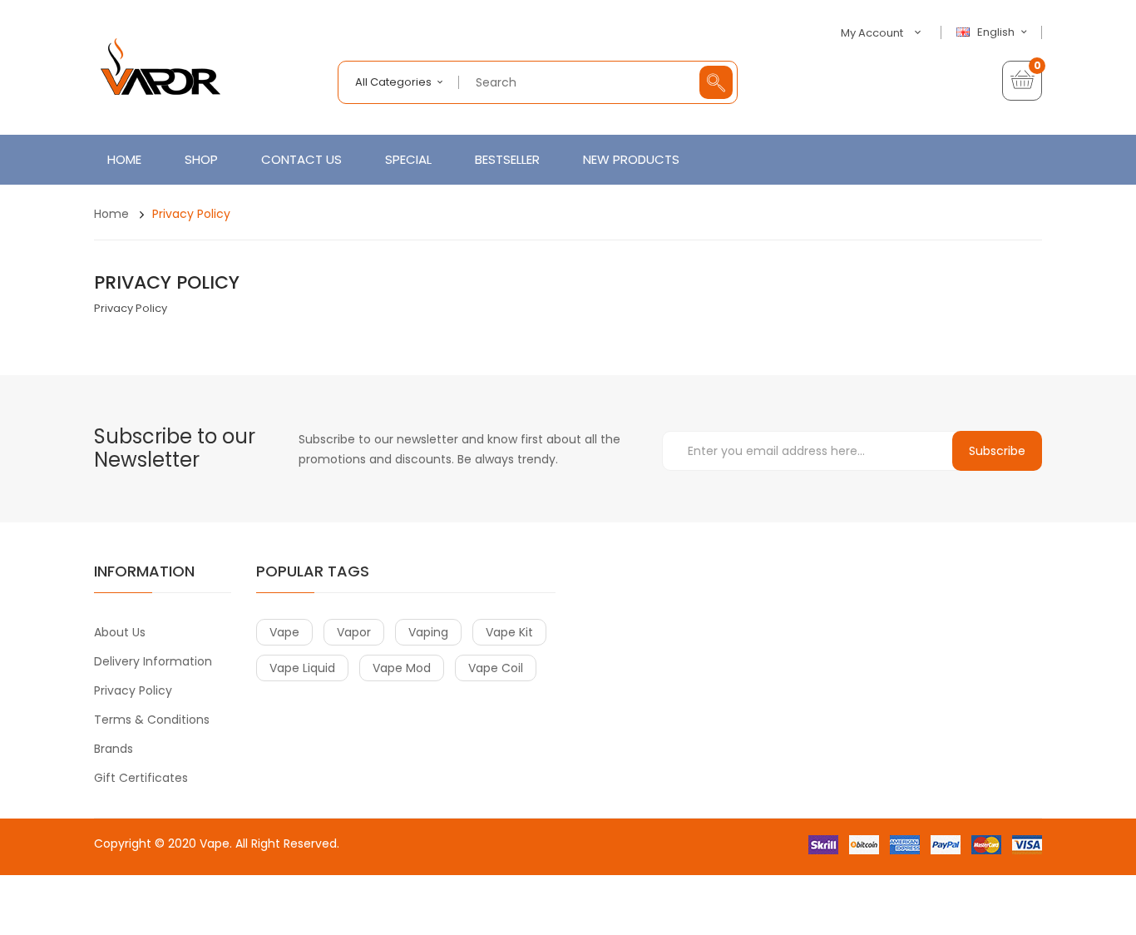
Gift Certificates (141, 777)
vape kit (509, 632)
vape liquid (302, 668)
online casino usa (366, 860)
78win (146, 876)
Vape (215, 843)
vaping (428, 632)
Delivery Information (153, 661)
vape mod (402, 668)
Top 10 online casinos (412, 926)
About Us (120, 632)
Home (111, 213)
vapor (354, 632)
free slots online (222, 893)
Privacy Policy (191, 213)
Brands (113, 748)
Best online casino (269, 860)
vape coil (495, 668)
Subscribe (997, 451)
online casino (301, 893)
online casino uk (235, 876)
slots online (149, 893)
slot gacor (400, 910)
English (997, 32)
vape (284, 632)
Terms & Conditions (152, 719)
